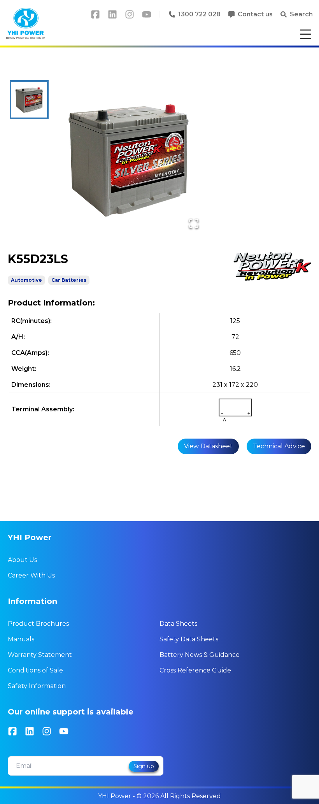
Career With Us (31, 575)
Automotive (26, 280)
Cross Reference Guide (195, 670)
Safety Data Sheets (189, 639)
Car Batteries (68, 280)
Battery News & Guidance (200, 654)
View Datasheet (208, 446)
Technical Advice (279, 446)
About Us (22, 560)
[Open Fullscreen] (194, 223)
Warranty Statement (40, 654)
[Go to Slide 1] (29, 99)
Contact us (255, 14)
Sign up (143, 766)
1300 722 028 (199, 14)
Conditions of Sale (35, 670)
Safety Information (37, 686)
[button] (129, 158)
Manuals (21, 639)
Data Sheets (178, 623)
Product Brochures (38, 623)
